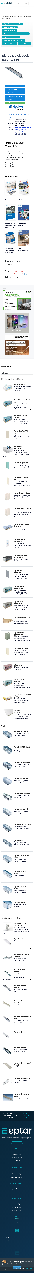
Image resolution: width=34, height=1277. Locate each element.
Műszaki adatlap (12, 89)
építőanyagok (6, 16)
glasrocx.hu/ (19, 132)
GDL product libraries (17, 1157)
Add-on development (17, 1204)
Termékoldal (11, 86)
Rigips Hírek (7, 24)
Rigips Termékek (24, 43)
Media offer (17, 1192)
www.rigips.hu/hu (20, 130)
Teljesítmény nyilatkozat (15, 96)
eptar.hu (5, 1114)
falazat (14, 16)
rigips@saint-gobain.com (23, 128)
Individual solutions (17, 1210)
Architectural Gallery (17, 1177)
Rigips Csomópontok (9, 27)
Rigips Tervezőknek (9, 30)
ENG (25, 3)
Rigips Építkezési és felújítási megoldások (15, 33)
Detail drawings (17, 1174)
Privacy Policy (17, 1262)
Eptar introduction (17, 1189)
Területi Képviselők (9, 43)
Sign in (19, 3)
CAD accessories (17, 1154)
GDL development (17, 1207)
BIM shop (17, 1161)
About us (16, 1143)
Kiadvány (10, 99)
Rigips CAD (18, 24)
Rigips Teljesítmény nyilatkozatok (13, 40)
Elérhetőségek (17, 1222)
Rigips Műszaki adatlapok (11, 37)
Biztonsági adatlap (13, 93)
